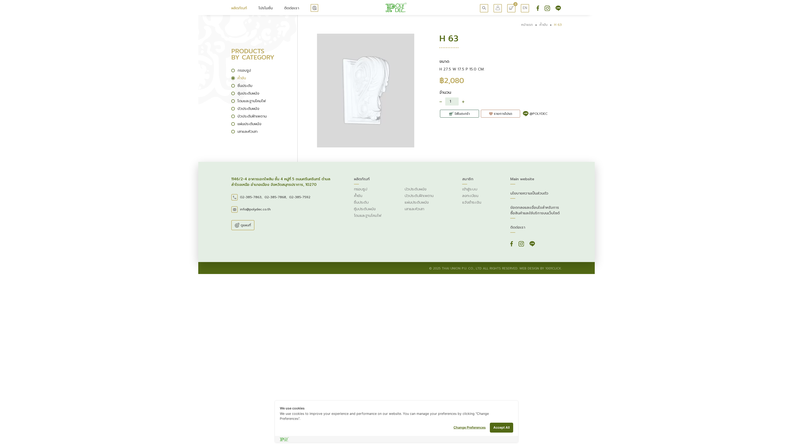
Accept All (501, 427)
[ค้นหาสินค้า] (484, 8)
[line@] (558, 8)
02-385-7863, (251, 197)
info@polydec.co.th (255, 209)
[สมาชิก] (498, 8)
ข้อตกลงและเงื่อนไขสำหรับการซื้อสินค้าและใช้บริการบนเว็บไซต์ (535, 210)
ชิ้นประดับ (361, 202)
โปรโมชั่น (266, 8)
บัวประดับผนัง (415, 189)
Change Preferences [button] (469, 427)
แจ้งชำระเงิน (471, 202)
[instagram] (548, 8)
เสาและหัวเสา (414, 209)
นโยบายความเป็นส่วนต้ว (529, 193)
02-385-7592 (299, 197)
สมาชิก (467, 179)
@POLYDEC (538, 113)
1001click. (553, 268)
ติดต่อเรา (291, 8)
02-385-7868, (276, 197)
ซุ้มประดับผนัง (365, 209)
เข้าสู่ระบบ (469, 189)
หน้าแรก (527, 24)
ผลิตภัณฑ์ (239, 8)
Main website (522, 179)
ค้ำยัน (543, 24)
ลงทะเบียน (470, 196)
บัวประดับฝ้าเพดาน (419, 196)
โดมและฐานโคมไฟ (367, 215)
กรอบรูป (360, 189)
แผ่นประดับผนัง (417, 202)
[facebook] (538, 8)
